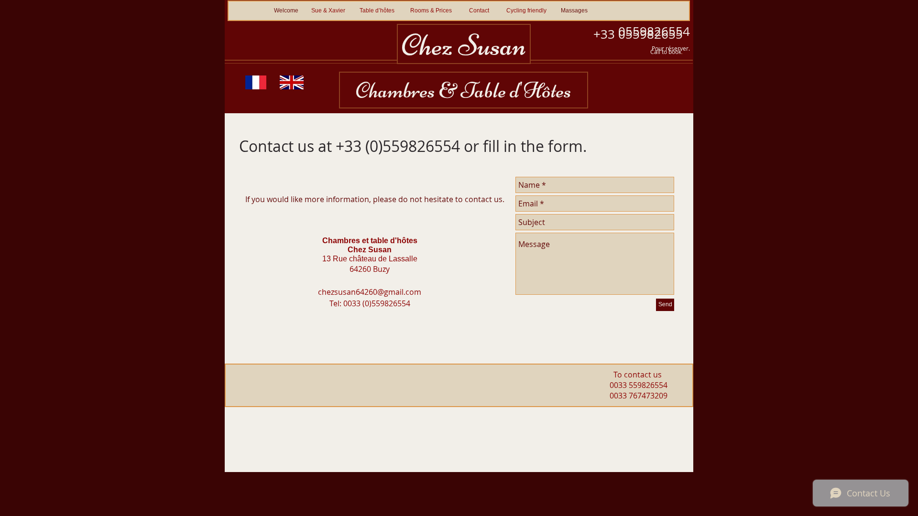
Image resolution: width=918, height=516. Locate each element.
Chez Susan (464, 45)
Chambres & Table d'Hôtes (463, 90)
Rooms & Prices (431, 10)
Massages (574, 10)
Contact (478, 10)
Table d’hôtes (377, 10)
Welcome (286, 10)
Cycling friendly (527, 10)
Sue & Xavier (328, 10)
